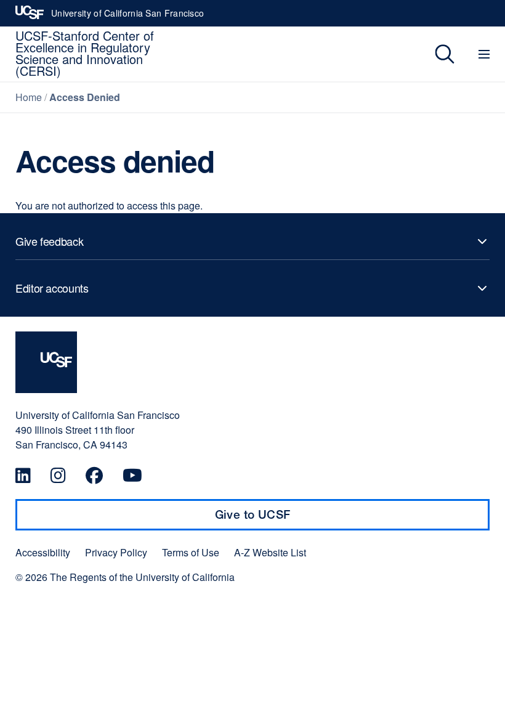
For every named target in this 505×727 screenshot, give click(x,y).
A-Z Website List (270, 552)
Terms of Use (190, 552)
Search (435, 53)
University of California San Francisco (127, 16)
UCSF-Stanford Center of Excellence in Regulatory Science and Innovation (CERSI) (84, 52)
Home (28, 97)
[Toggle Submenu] (252, 241)
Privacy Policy (116, 552)
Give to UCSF (276, 518)
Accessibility (42, 552)
